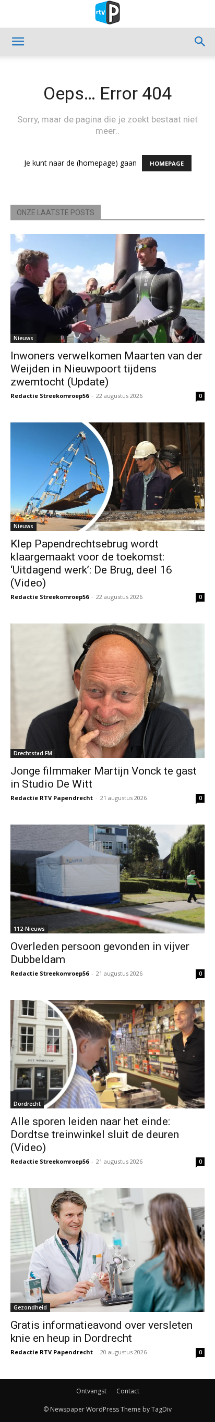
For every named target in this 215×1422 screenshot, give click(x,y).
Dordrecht (27, 1103)
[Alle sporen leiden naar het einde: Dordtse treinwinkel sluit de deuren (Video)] (107, 1054)
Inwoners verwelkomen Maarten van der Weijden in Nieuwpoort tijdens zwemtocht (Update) (106, 369)
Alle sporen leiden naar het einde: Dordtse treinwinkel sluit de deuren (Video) (94, 1134)
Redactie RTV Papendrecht (51, 798)
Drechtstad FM (33, 753)
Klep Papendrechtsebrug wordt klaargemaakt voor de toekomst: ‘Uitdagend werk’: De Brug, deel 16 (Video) (91, 563)
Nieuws (23, 338)
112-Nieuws (29, 928)
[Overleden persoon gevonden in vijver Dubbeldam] (107, 879)
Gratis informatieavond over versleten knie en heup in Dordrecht (101, 1331)
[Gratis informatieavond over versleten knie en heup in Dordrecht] (107, 1250)
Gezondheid (30, 1307)
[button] (17, 42)
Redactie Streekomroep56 (49, 396)
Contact (127, 1391)
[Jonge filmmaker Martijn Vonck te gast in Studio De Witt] (107, 690)
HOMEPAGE (167, 163)
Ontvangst (91, 1391)
